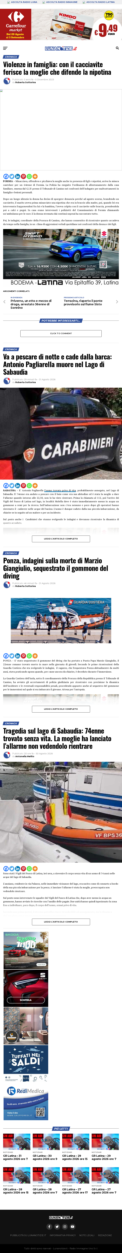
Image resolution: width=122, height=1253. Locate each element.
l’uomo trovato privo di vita (60, 490)
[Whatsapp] (29, 176)
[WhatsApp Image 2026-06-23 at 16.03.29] (26, 1063)
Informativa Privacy (63, 1235)
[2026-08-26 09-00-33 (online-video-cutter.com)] (26, 988)
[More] (35, 176)
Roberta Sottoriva (25, 82)
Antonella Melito (24, 756)
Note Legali (86, 1235)
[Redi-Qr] (26, 1101)
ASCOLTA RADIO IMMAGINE (62, 2)
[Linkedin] (17, 176)
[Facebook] (6, 176)
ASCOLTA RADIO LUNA (24, 2)
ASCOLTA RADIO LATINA (100, 2)
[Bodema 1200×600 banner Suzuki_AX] (61, 286)
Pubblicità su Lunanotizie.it (28, 1235)
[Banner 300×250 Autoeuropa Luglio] (26, 950)
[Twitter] (11, 176)
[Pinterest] (23, 176)
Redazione (105, 1235)
